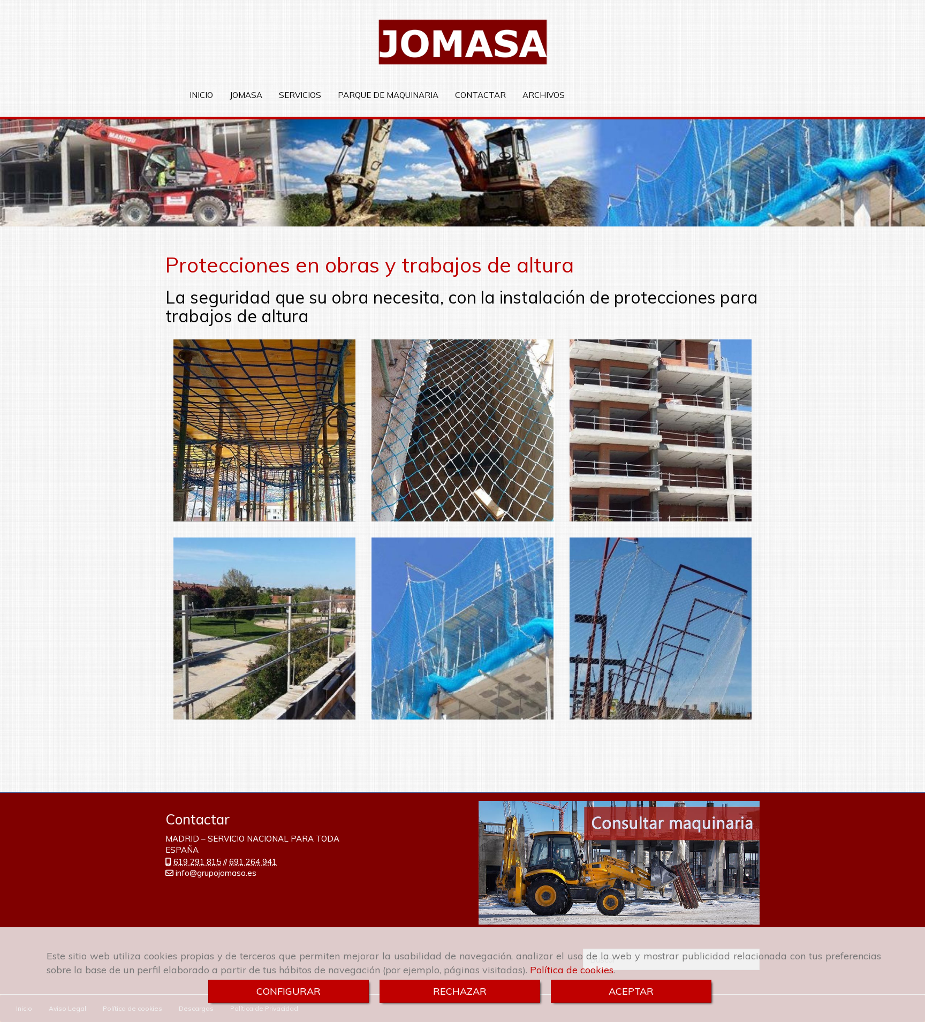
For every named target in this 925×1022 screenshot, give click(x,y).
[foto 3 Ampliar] (661, 430)
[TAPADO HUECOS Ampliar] (462, 430)
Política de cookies (571, 970)
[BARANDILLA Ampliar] (264, 629)
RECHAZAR (460, 991)
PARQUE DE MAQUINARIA (388, 95)
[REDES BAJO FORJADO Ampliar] (264, 430)
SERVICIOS (300, 95)
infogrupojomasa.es (216, 873)
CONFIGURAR (288, 991)
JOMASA (246, 95)
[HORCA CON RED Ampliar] (462, 629)
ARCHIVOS (543, 95)
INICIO (201, 95)
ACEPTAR (631, 991)
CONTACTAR (480, 95)
